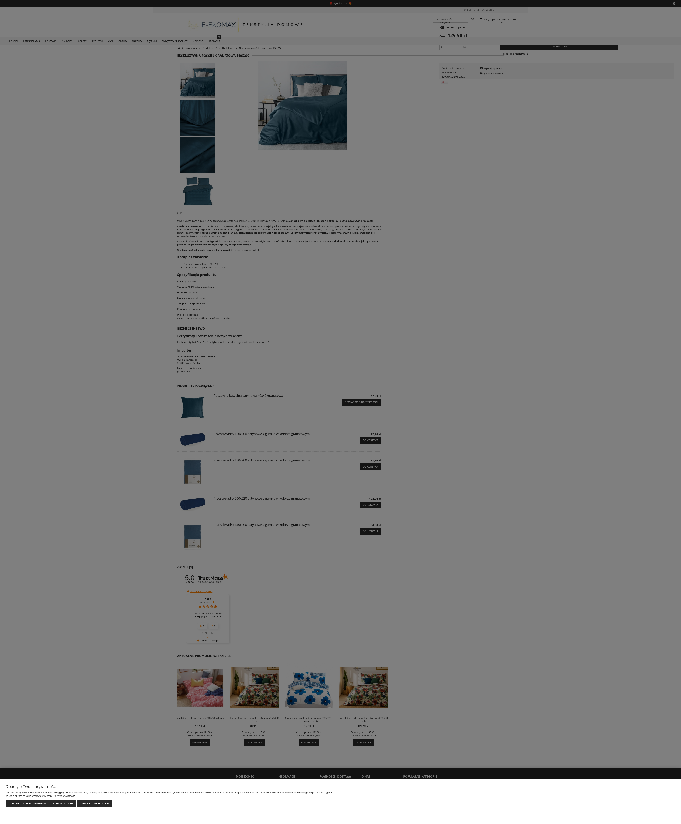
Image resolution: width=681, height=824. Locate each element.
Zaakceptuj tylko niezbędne (27, 803)
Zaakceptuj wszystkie (94, 803)
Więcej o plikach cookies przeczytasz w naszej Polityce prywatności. (41, 795)
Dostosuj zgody (62, 803)
